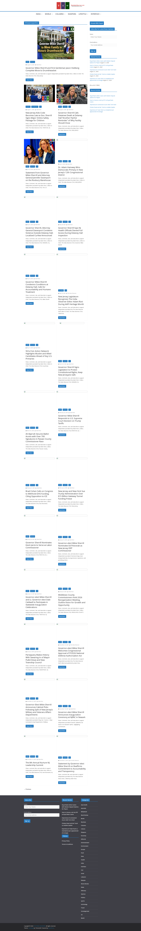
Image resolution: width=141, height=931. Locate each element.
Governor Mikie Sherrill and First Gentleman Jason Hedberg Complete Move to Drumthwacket (52, 69)
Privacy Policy (66, 841)
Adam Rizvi (38, 64)
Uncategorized (85, 911)
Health (83, 860)
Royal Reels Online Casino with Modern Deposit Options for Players (70, 807)
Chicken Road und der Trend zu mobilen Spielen (102, 74)
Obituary (83, 890)
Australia (83, 808)
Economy (83, 835)
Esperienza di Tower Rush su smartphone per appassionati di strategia (70, 831)
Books (82, 818)
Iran (82, 870)
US (40, 106)
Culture (83, 829)
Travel (82, 908)
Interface (95, 14)
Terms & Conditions (67, 844)
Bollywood (84, 811)
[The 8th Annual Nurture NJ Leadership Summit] (39, 744)
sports (83, 901)
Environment (84, 846)
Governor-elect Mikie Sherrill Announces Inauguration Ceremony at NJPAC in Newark (71, 715)
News (27, 61)
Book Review (84, 815)
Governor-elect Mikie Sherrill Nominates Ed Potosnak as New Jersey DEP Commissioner (71, 547)
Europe (83, 849)
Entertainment (85, 842)
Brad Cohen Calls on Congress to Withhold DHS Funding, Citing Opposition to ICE (39, 493)
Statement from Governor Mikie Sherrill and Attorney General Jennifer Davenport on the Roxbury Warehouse (38, 176)
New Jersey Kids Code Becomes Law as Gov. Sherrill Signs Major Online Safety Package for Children (39, 116)
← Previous (27, 789)
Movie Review (85, 884)
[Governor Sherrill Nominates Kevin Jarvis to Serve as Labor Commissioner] (39, 524)
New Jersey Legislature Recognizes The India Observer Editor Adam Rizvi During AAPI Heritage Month (71, 300)
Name (91, 34)
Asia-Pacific (84, 805)
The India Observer (71, 293)
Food (82, 853)
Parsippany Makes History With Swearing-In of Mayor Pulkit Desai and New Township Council (38, 658)
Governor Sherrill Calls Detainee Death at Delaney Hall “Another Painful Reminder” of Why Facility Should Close (70, 117)
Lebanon (83, 877)
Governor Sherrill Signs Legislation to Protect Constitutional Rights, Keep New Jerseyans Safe (70, 371)
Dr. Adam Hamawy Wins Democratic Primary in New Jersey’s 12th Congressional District (70, 171)
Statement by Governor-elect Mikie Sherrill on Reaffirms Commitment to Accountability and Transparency (72, 767)
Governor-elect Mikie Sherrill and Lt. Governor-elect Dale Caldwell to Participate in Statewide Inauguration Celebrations (38, 602)
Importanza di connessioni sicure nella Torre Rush (103, 70)
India (38, 14)
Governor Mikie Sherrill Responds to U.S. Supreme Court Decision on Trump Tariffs (70, 419)
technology (35, 106)
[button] (41, 14)
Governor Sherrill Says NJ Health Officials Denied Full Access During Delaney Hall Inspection (70, 231)
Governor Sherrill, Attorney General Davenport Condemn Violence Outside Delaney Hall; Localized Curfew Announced (39, 231)
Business (83, 822)
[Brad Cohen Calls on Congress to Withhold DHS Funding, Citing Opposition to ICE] (39, 469)
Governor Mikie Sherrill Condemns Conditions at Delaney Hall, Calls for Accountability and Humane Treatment (38, 287)
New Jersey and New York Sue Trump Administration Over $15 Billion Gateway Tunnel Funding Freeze (71, 495)
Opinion (83, 894)
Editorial (83, 839)
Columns (59, 14)
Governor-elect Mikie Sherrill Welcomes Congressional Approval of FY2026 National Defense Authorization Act (71, 652)
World (48, 14)
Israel (82, 873)
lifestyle (82, 14)
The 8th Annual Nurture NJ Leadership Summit (38, 763)
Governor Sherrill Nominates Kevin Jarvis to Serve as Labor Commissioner (39, 545)
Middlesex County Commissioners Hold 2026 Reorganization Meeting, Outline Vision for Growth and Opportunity (71, 599)
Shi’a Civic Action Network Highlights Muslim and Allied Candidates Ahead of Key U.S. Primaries (39, 355)
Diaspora (72, 14)
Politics (32, 61)
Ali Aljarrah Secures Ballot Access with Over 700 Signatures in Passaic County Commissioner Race (38, 437)
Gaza (82, 856)
